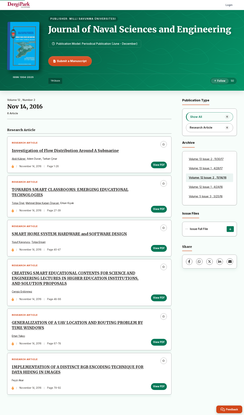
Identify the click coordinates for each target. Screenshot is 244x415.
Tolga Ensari (38, 242)
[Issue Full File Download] (230, 229)
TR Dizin (55, 80)
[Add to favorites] (163, 144)
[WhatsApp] (199, 261)
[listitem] (209, 116)
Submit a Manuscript (72, 61)
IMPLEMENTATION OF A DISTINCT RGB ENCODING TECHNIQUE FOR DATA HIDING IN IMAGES (77, 370)
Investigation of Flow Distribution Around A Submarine (65, 150)
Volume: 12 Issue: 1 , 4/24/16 (206, 187)
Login (229, 4)
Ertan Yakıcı (18, 336)
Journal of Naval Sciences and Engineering (139, 29)
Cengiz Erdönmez (22, 291)
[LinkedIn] (219, 261)
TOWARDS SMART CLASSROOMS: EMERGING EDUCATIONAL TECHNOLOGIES (70, 192)
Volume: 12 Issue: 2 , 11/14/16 (207, 177)
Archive (188, 142)
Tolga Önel (18, 203)
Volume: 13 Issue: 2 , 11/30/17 (206, 159)
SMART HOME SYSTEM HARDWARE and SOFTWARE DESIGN (69, 234)
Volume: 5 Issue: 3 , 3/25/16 (206, 196)
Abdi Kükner (19, 158)
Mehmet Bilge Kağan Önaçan (42, 203)
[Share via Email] (230, 261)
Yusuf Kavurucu (21, 242)
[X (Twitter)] (209, 261)
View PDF (159, 164)
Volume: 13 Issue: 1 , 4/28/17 (206, 168)
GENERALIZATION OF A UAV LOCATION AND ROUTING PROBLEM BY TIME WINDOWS (77, 325)
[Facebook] (189, 261)
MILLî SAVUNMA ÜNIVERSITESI (92, 18)
